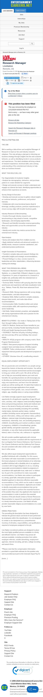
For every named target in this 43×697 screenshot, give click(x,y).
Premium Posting (11, 617)
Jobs (21, 14)
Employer (8, 609)
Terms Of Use (9, 648)
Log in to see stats (17, 83)
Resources (21, 31)
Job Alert (21, 35)
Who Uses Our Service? (13, 620)
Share (25, 73)
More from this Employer (27, 71)
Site (5, 642)
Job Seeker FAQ (10, 597)
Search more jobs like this (12, 73)
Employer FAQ (10, 599)
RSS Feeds (8, 645)
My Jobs (21, 23)
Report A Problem (11, 594)
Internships (21, 19)
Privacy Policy (9, 651)
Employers (20, 11)
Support (21, 39)
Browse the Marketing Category (19, 123)
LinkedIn (7, 633)
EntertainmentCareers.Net (31, 681)
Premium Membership (21, 27)
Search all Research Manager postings (22, 133)
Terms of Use (23, 572)
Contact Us (8, 605)
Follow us (8, 627)
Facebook (8, 635)
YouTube (7, 630)
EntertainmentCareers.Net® (19, 689)
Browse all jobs (13, 120)
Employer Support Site (13, 623)
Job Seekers (8, 11)
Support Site (9, 602)
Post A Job (8, 612)
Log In (21, 48)
